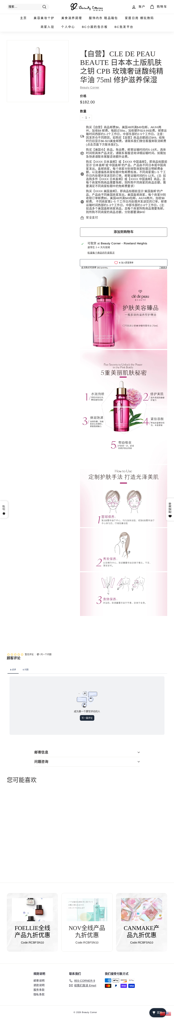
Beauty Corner (89, 87)
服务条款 (39, 989)
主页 (23, 18)
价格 (83, 96)
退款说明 (39, 985)
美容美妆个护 (44, 18)
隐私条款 (39, 994)
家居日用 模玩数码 (139, 18)
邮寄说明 (39, 980)
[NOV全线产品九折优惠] (87, 909)
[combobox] (28, 7)
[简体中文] (163, 1013)
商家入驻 (48, 27)
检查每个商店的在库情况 (101, 253)
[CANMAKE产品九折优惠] (141, 909)
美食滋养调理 (71, 18)
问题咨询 (41, 762)
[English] (168, 1013)
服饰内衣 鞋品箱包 (103, 18)
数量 (83, 111)
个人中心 (68, 27)
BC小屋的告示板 (95, 27)
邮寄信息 (41, 752)
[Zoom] (37, 71)
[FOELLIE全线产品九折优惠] (32, 909)
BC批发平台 (124, 27)
